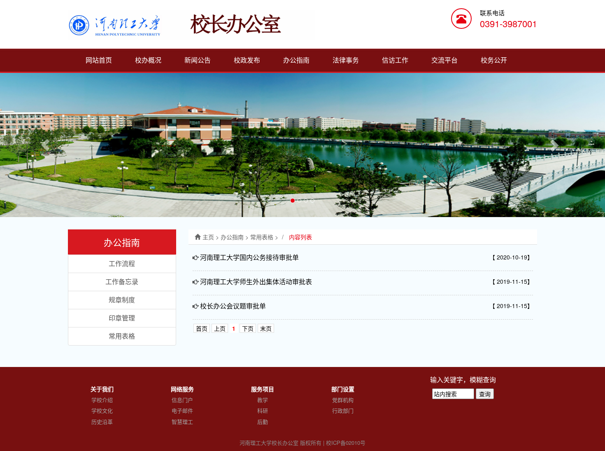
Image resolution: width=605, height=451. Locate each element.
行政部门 (343, 410)
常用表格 (122, 336)
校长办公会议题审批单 (233, 306)
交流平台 (444, 60)
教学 (262, 400)
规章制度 (122, 299)
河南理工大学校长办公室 (269, 442)
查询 (485, 394)
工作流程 (122, 263)
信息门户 (182, 400)
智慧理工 (182, 421)
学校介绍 (102, 400)
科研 (262, 410)
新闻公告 (197, 60)
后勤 (262, 421)
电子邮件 (182, 410)
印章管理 (122, 317)
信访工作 (395, 60)
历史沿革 (102, 421)
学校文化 (102, 410)
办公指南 (296, 60)
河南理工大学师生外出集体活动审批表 (256, 281)
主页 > (211, 237)
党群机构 (343, 400)
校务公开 (494, 60)
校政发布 (247, 60)
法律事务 (346, 60)
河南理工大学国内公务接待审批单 (249, 257)
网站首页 (99, 60)
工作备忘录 (121, 281)
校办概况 (148, 60)
